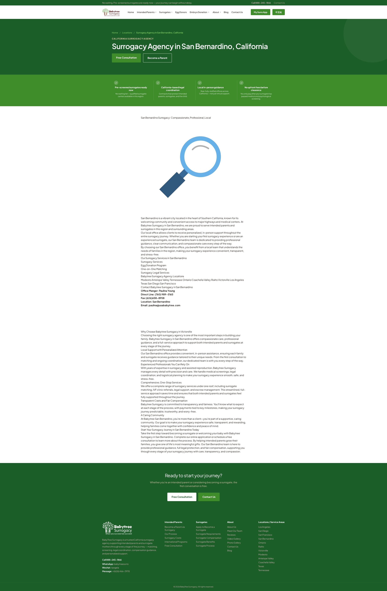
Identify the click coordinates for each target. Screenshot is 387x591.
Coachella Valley (201, 279)
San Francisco (168, 283)
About (217, 12)
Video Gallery (234, 538)
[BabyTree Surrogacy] (111, 12)
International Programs (176, 541)
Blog (226, 12)
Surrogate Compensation (208, 537)
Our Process (171, 533)
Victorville (223, 279)
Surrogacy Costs (173, 537)
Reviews (231, 534)
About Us (231, 526)
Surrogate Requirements (208, 533)
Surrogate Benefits (205, 541)
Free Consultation (126, 57)
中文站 (278, 12)
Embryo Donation (198, 12)
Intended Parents (146, 12)
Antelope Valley (160, 279)
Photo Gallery (234, 542)
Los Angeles (237, 279)
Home (131, 12)
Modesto (146, 279)
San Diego (153, 283)
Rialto (214, 279)
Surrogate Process (205, 545)
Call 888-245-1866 (261, 2)
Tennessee (176, 279)
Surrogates (165, 12)
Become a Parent (157, 57)
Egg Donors (181, 12)
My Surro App (260, 12)
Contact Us (279, 2)
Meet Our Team (234, 530)
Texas (144, 283)
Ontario (187, 279)
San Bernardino (266, 538)
